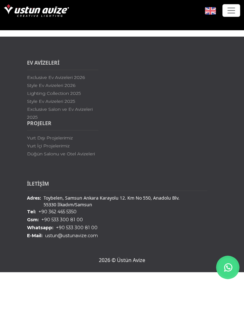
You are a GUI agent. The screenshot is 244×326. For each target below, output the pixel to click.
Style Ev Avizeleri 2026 (51, 85)
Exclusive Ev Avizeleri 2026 (56, 77)
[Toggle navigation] (231, 10)
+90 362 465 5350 (52, 212)
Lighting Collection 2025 (54, 93)
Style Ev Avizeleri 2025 (51, 101)
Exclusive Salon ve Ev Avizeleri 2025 (60, 113)
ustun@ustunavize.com (62, 235)
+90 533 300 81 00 (55, 220)
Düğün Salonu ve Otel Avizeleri (61, 154)
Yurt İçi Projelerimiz (48, 146)
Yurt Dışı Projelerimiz (50, 138)
